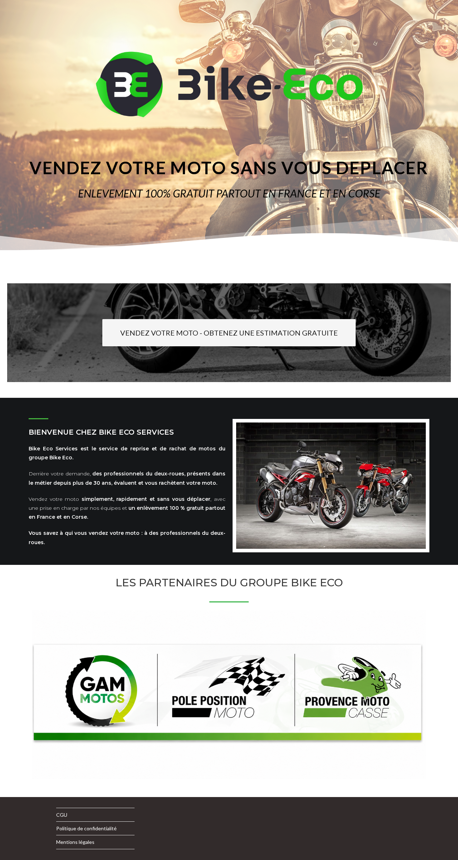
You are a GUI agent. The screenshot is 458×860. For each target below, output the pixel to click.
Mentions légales (75, 842)
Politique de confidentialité (86, 828)
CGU (61, 815)
